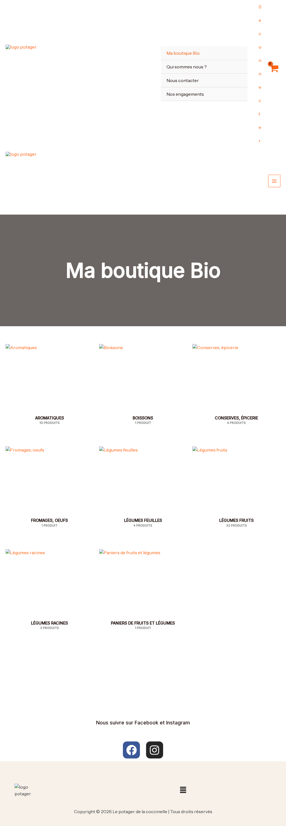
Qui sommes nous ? (186, 66)
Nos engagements (185, 94)
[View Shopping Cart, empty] (273, 73)
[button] (183, 790)
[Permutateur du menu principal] (274, 181)
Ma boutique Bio (183, 53)
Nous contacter (182, 80)
